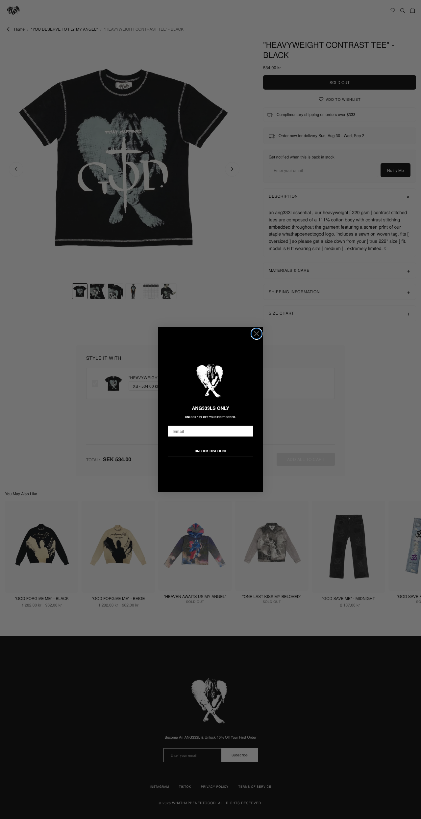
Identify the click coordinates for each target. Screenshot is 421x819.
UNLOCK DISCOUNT (211, 451)
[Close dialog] (256, 333)
